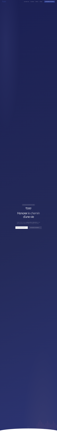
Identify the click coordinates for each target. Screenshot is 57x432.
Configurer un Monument (49, 1)
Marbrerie (37, 1)
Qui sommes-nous (26, 1)
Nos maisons (32, 1)
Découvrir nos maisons (21, 227)
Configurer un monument (34, 227)
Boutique (41, 1)
